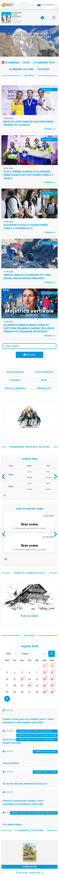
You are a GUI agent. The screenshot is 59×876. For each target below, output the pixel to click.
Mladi (44, 380)
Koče (26, 62)
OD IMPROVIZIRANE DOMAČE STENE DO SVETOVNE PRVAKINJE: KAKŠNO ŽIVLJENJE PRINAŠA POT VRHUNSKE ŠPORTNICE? (28, 328)
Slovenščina (48, 4)
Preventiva (15, 380)
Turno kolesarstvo (44, 372)
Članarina (11, 62)
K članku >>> (50, 129)
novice (29, 75)
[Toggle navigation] (54, 17)
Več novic (31, 354)
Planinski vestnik (21, 69)
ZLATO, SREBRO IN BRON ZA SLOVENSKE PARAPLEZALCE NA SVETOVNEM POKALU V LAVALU (28, 175)
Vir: (4, 497)
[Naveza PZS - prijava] (8, 4)
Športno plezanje (15, 372)
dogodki (29, 658)
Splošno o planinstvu (15, 388)
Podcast (44, 69)
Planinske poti (44, 62)
